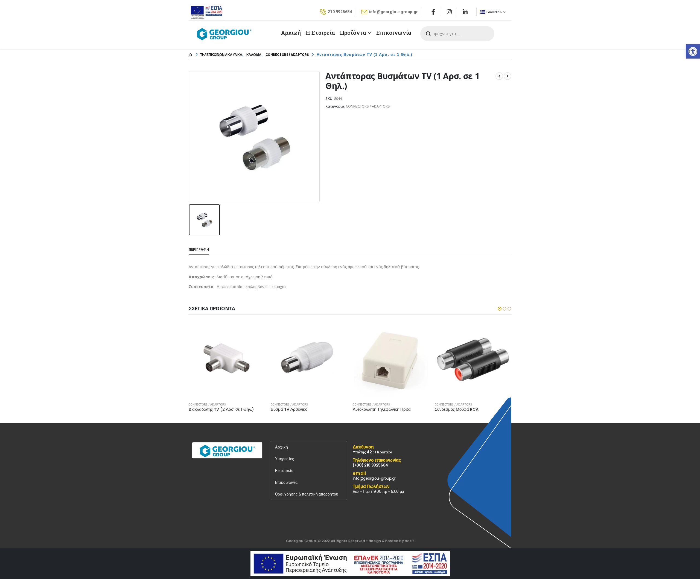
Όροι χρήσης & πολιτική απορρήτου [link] (306, 494)
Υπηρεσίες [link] (284, 459)
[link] (693, 51)
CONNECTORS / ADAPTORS (368, 106)
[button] (499, 308)
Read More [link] (256, 330)
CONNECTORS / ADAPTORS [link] (207, 404)
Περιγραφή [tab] (199, 249)
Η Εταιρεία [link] (320, 32)
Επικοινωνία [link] (393, 32)
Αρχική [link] (291, 32)
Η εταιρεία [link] (284, 470)
